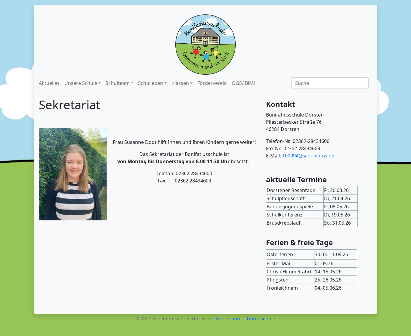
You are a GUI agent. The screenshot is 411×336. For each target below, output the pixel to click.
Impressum (228, 318)
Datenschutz (261, 318)
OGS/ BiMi (243, 83)
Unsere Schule (80, 83)
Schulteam (118, 83)
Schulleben (150, 83)
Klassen (180, 83)
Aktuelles (49, 83)
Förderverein (212, 83)
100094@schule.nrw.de (308, 155)
